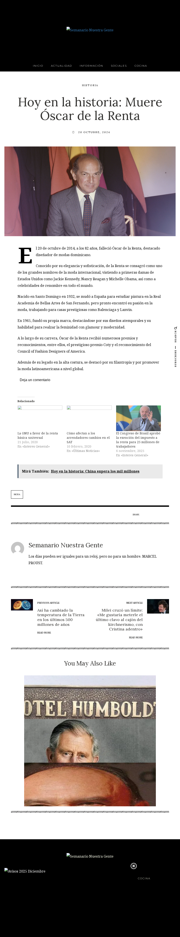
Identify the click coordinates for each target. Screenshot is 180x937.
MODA (17, 494)
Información (91, 65)
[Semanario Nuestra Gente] (90, 29)
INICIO (38, 65)
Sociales (119, 65)
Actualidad (61, 65)
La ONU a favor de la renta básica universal (38, 435)
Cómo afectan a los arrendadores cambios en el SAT (88, 437)
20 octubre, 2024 (94, 132)
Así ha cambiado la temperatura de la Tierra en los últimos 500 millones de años (61, 617)
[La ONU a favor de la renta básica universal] (40, 418)
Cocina (141, 65)
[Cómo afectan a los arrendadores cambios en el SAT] (89, 418)
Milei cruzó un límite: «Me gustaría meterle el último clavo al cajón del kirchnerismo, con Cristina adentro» (119, 620)
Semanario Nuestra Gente (66, 545)
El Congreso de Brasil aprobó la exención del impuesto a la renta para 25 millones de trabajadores (138, 439)
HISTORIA (90, 85)
